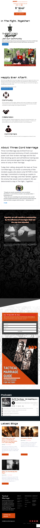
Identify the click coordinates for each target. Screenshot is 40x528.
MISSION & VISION (19, 498)
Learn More (5, 44)
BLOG (26, 498)
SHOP (26, 504)
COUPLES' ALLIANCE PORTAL (34, 501)
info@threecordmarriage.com (8, 521)
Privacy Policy (29, 523)
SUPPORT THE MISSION (6, 515)
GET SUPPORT (20, 13)
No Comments (8, 444)
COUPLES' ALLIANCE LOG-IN (20, 3)
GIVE (26, 506)
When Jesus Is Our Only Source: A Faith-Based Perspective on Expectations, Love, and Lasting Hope (9, 440)
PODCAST (27, 500)
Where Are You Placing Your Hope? (9, 472)
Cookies (24, 523)
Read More (5, 454)
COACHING (19, 503)
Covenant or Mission (26, 438)
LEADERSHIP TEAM (19, 501)
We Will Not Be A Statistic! (7, 88)
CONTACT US (35, 498)
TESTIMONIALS (28, 502)
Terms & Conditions (35, 523)
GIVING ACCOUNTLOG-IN (34, 504)
